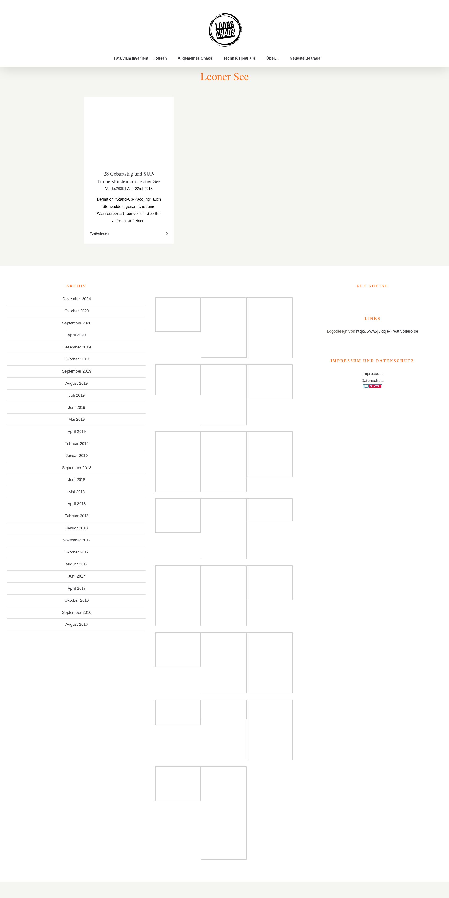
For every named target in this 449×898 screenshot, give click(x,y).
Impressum (372, 373)
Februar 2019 (76, 444)
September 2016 (76, 612)
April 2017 (77, 588)
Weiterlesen (99, 233)
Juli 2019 (77, 395)
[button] (327, 58)
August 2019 (76, 383)
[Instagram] (372, 299)
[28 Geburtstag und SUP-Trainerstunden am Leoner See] (129, 130)
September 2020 (76, 323)
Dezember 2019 (76, 347)
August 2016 (76, 624)
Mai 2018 (77, 492)
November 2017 (76, 540)
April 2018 (77, 504)
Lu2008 (118, 188)
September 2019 (76, 371)
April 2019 (77, 431)
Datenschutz (372, 380)
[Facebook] (366, 299)
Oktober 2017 (77, 552)
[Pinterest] (379, 299)
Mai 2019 (77, 419)
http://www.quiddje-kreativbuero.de (387, 331)
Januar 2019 (77, 455)
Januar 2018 (77, 528)
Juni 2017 (76, 576)
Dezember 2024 (76, 299)
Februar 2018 (76, 516)
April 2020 (77, 335)
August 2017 (76, 564)
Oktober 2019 (77, 359)
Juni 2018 (76, 480)
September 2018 (76, 468)
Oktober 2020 (77, 311)
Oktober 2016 (77, 600)
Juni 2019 (76, 407)
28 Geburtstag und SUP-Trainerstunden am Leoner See (129, 123)
